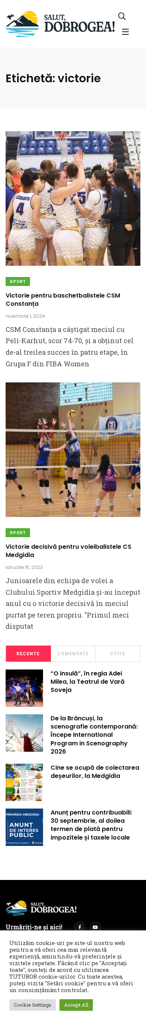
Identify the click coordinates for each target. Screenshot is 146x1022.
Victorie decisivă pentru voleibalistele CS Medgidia (68, 550)
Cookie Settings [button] (32, 1004)
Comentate (73, 653)
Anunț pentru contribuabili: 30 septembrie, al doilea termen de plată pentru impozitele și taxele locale (91, 825)
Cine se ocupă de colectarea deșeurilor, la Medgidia (95, 771)
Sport (18, 281)
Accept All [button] (76, 1004)
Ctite (117, 653)
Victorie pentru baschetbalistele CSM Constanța (63, 299)
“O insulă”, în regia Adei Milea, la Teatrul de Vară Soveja (88, 682)
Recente (28, 653)
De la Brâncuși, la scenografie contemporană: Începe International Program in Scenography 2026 (94, 735)
